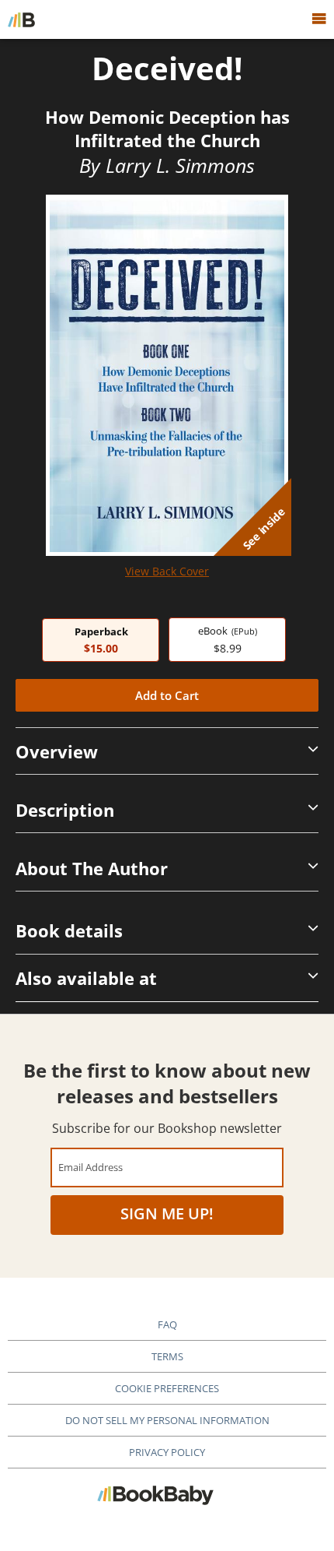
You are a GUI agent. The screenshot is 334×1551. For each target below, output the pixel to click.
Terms (167, 1356)
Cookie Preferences (167, 1388)
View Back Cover (167, 571)
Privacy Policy (167, 1452)
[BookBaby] (21, 19)
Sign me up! (167, 1213)
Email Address (90, 1166)
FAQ (167, 1324)
